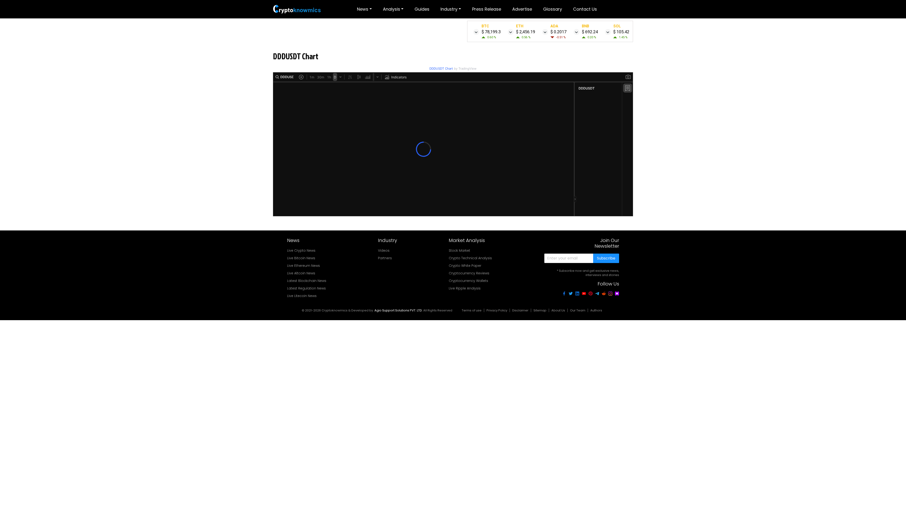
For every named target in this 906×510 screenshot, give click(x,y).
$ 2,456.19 (525, 31)
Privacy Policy (497, 310)
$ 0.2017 (558, 31)
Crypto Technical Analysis (470, 258)
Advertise (522, 9)
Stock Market (459, 250)
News (362, 9)
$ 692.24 (590, 31)
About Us (558, 310)
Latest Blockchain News (306, 280)
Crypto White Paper (465, 265)
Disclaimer (520, 310)
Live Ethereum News (303, 265)
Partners (385, 258)
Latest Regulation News (306, 288)
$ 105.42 (621, 31)
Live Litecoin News (302, 295)
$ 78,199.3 (491, 31)
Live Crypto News (301, 250)
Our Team (577, 310)
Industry (448, 9)
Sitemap (539, 310)
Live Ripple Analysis (465, 288)
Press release (486, 9)
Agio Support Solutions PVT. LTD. (398, 310)
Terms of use (472, 310)
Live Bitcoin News (301, 258)
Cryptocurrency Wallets (468, 280)
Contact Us (585, 9)
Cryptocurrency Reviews (469, 273)
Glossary (552, 9)
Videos (384, 250)
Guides (422, 9)
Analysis (391, 9)
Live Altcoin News (301, 273)
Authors (596, 310)
